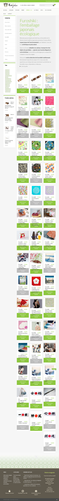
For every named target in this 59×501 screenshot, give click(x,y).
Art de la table (16, 479)
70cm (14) (7, 74)
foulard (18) (8, 80)
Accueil (5, 10)
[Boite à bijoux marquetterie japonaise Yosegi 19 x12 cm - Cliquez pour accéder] (7, 103)
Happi (6, 48)
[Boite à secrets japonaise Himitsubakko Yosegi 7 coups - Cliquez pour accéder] (7, 115)
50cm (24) (7, 72)
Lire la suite (24, 66)
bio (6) (6, 77)
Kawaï (23, 10)
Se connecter (48, 1)
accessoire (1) (8, 75)
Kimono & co (29, 10)
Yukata (6, 59)
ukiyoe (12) (7, 91)
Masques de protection (9, 55)
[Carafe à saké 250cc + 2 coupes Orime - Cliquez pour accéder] (7, 128)
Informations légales (7, 475)
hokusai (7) (7, 83)
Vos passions (48, 10)
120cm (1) (7, 71)
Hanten (6, 40)
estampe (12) (8, 78)
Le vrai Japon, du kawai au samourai (27, 5)
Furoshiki (7, 37)
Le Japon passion (17, 482)
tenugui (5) (7, 90)
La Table (36, 10)
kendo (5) (7, 84)
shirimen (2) (8, 88)
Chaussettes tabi (8, 29)
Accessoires (7, 22)
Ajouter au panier (23, 91)
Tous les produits (17, 475)
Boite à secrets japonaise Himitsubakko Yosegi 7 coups (9, 117)
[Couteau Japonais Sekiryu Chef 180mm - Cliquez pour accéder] (7, 138)
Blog (4, 13)
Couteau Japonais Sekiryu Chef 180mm (9, 142)
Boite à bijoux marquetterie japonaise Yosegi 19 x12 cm (9, 105)
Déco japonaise (16, 481)
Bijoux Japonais (8, 26)
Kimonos (6, 51)
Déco (42, 10)
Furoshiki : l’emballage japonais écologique (30, 27)
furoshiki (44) (8, 81)
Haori (6, 44)
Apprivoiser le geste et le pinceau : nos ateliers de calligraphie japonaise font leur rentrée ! (32, 477)
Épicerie (17, 10)
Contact (10, 13)
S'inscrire (53, 1)
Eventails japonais (8, 33)
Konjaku (11, 10)
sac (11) (7, 87)
